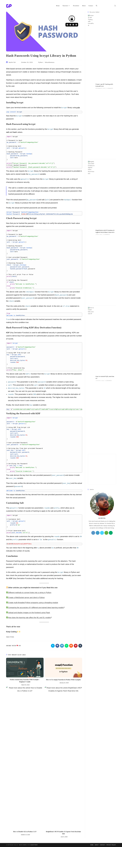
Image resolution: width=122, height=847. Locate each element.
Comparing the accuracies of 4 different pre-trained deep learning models (36, 608)
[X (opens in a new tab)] (100, 6)
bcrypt (56, 91)
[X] (102, 533)
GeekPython (34, 844)
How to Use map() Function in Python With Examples (63, 679)
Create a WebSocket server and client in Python (26, 597)
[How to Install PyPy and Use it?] (91, 378)
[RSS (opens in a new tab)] (115, 6)
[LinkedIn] (98, 533)
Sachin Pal (12, 62)
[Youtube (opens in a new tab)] (112, 6)
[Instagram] (93, 533)
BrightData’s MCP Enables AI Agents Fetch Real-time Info (63, 832)
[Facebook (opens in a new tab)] (103, 6)
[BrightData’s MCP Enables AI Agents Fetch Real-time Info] (91, 232)
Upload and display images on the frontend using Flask (29, 613)
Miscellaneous (49, 62)
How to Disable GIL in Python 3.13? (25, 831)
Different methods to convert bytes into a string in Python (29, 593)
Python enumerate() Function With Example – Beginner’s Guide (25, 680)
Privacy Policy (111, 844)
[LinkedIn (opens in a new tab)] (109, 6)
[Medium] (111, 533)
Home (92, 844)
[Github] (106, 533)
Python (40, 62)
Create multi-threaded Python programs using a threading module (33, 603)
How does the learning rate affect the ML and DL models (29, 618)
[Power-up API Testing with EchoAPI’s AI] (91, 86)
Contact (102, 844)
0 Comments (109, 88)
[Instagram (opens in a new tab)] (106, 6)
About (97, 844)
